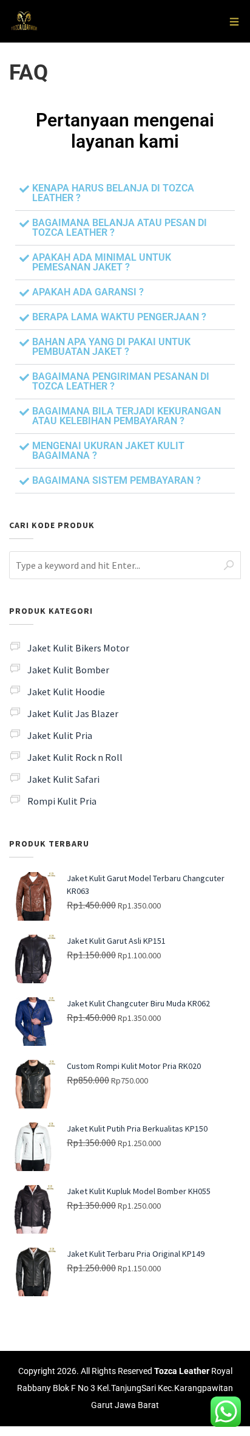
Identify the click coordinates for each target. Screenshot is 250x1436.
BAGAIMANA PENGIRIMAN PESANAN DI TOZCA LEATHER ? (120, 381)
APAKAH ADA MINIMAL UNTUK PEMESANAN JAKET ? (101, 262)
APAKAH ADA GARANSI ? (88, 292)
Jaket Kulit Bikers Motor (78, 648)
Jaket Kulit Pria (59, 735)
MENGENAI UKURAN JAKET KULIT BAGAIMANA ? (108, 450)
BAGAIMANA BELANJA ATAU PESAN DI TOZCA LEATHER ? (119, 227)
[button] (125, 193)
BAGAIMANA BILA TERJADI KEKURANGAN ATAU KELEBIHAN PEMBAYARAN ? (126, 416)
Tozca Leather (181, 1371)
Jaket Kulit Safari (63, 779)
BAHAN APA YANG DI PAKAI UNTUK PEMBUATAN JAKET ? (111, 346)
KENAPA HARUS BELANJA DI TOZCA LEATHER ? (113, 193)
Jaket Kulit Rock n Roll (75, 757)
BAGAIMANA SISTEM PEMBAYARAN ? (116, 480)
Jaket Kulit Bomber (68, 670)
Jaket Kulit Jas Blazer (72, 713)
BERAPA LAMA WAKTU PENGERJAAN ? (119, 317)
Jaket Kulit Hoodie (66, 691)
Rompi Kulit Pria (61, 801)
